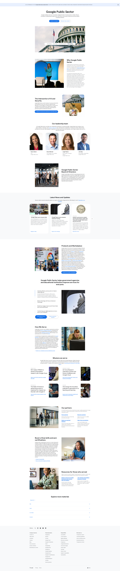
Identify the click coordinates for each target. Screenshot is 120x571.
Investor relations (33, 546)
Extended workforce (80, 541)
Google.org (63, 543)
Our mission (49, 43)
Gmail (46, 545)
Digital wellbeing (64, 539)
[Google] (31, 569)
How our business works (81, 539)
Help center (32, 537)
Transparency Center (80, 543)
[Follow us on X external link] (35, 529)
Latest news (55, 43)
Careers (31, 541)
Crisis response (64, 537)
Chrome (46, 539)
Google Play (47, 550)
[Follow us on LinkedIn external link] (46, 529)
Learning (62, 550)
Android (46, 537)
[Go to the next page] (92, 218)
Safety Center (63, 552)
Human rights (63, 548)
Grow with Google (64, 546)
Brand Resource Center (34, 548)
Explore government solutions (41, 318)
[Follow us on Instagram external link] (38, 529)
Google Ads (47, 535)
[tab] (46, 291)
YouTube (46, 561)
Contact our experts (54, 21)
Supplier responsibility (65, 554)
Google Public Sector (65, 545)
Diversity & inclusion (64, 541)
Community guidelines (81, 537)
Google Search (48, 554)
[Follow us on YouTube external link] (43, 529)
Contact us (32, 535)
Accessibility (63, 535)
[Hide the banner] (118, 5)
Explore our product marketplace (69, 272)
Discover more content (65, 21)
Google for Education (49, 543)
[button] (60, 505)
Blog (30, 543)
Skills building (70, 43)
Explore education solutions (52, 318)
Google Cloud (47, 541)
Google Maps (47, 546)
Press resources (32, 545)
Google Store (47, 557)
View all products (48, 563)
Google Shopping (48, 552)
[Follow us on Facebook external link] (40, 529)
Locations (31, 539)
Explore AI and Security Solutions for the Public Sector (47, 111)
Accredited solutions (63, 43)
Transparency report (80, 535)
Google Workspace (48, 559)
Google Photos (48, 548)
